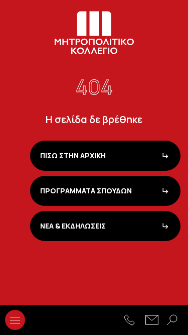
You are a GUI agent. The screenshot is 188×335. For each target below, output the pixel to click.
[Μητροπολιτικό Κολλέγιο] (94, 33)
